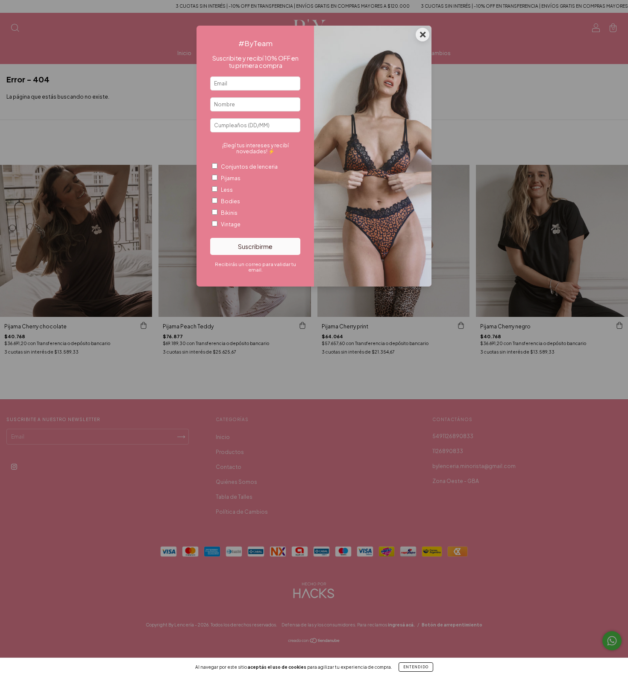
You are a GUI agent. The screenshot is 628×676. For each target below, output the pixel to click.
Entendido (415, 667)
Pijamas (231, 178)
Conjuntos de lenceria (249, 167)
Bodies (230, 201)
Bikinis (229, 213)
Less (227, 190)
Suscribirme (255, 246)
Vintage (231, 224)
